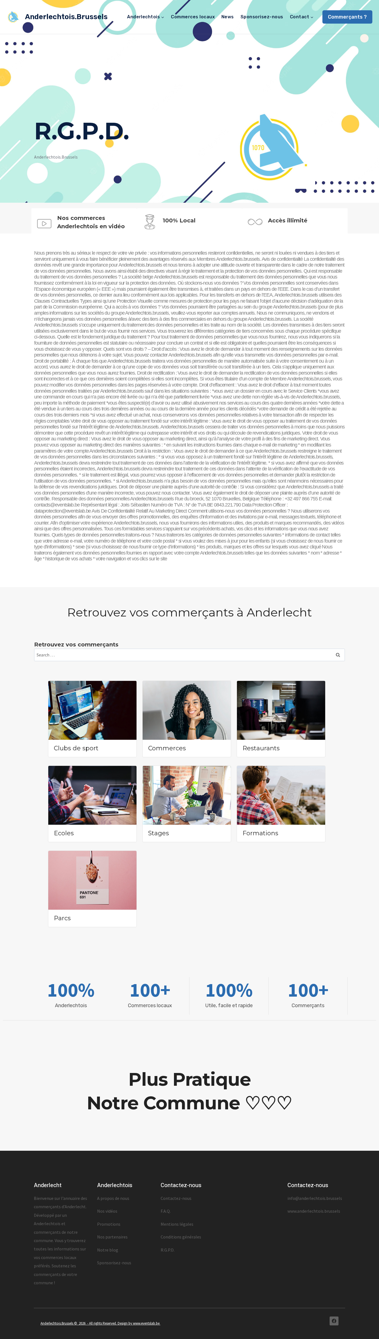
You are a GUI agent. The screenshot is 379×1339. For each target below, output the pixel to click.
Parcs (62, 918)
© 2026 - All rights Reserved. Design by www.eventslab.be (117, 1323)
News (227, 16)
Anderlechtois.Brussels (57, 1323)
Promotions (108, 1224)
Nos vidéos (107, 1211)
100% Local (179, 220)
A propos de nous (113, 1198)
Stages (158, 833)
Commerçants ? (347, 17)
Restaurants (261, 748)
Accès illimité (287, 220)
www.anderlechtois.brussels (313, 1211)
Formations (260, 833)
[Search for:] (189, 655)
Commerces (167, 748)
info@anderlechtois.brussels (314, 1198)
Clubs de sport (76, 748)
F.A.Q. (166, 1211)
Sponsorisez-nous (262, 16)
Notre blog (107, 1250)
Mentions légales (177, 1224)
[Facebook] (334, 1321)
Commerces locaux (193, 16)
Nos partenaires (112, 1237)
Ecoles (64, 833)
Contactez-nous (176, 1198)
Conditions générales (181, 1237)
